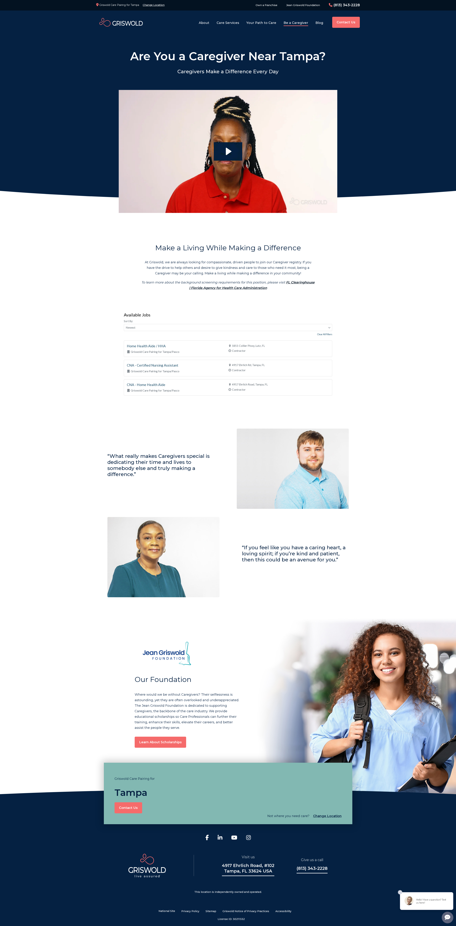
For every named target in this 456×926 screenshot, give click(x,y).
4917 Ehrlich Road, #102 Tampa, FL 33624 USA (248, 868)
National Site (167, 911)
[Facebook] (207, 838)
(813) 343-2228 (346, 5)
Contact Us (346, 22)
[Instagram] (248, 838)
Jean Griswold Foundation (303, 5)
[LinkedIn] (220, 838)
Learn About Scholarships (160, 742)
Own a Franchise (266, 5)
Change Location (154, 5)
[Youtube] (234, 838)
